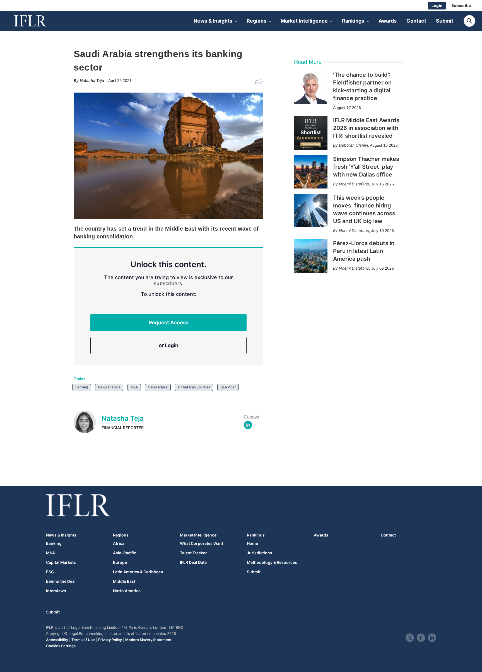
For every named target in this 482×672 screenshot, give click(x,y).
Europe (120, 562)
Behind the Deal (61, 581)
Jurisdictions (259, 553)
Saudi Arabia (158, 387)
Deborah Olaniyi (353, 145)
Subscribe (461, 5)
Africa (118, 543)
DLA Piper (228, 387)
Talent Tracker (193, 553)
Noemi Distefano (354, 184)
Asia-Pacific (124, 553)
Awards (388, 21)
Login (437, 5)
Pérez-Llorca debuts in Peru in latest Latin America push (363, 251)
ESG (50, 572)
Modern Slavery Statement (148, 639)
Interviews (56, 591)
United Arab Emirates (194, 387)
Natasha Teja (123, 418)
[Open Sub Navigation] (235, 21)
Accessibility (57, 639)
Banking (81, 387)
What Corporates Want (201, 543)
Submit (444, 21)
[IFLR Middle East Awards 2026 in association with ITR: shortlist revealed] (310, 133)
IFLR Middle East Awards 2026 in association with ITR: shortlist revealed (366, 128)
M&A (134, 387)
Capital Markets (61, 562)
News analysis (109, 387)
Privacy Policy (110, 639)
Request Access (169, 322)
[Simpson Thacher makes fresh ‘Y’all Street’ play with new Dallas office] (310, 171)
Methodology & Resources (272, 562)
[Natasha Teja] (88, 422)
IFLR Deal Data (193, 562)
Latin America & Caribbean (138, 572)
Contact (416, 21)
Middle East (124, 581)
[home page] (36, 20)
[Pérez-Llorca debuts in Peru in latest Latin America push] (310, 256)
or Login (168, 345)
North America (127, 591)
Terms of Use (83, 639)
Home (252, 543)
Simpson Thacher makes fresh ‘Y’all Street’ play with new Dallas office (366, 167)
